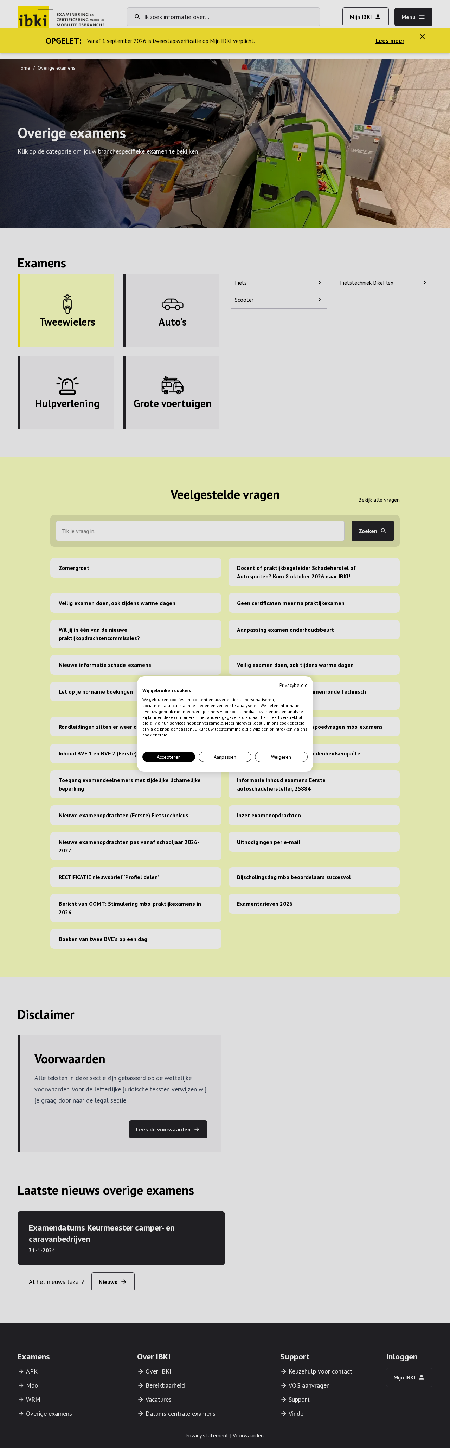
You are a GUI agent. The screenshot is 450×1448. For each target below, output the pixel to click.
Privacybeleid (293, 685)
